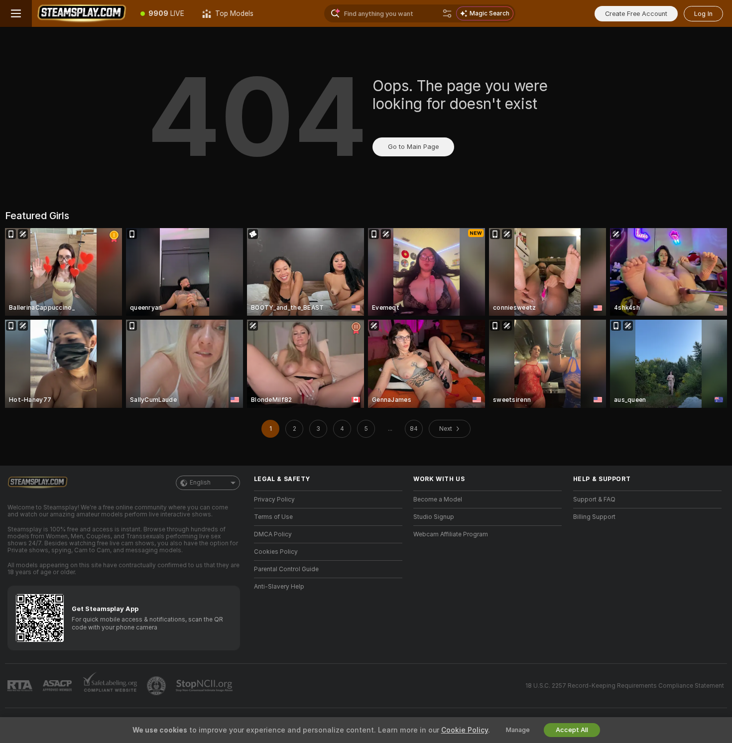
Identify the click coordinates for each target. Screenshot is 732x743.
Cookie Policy (464, 730)
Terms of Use (273, 516)
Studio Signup (433, 516)
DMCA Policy (273, 534)
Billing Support (594, 516)
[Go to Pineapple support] (157, 685)
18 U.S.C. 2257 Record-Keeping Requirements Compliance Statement (624, 685)
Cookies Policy (276, 551)
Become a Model (437, 499)
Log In (703, 13)
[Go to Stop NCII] (205, 686)
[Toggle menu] (16, 13)
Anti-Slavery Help (279, 586)
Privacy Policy (274, 499)
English (200, 482)
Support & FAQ (594, 499)
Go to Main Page (413, 146)
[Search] (447, 13)
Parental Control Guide (286, 569)
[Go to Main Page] (81, 13)
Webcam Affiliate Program (450, 534)
